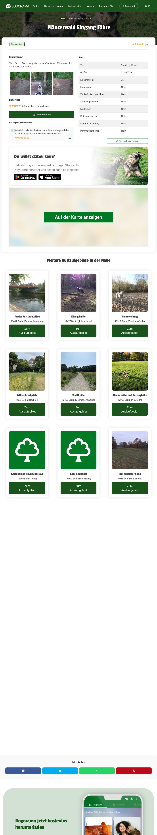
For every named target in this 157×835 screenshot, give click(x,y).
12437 (94, 19)
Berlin (86, 19)
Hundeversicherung (53, 6)
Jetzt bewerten (43, 114)
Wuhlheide (78, 395)
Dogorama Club (106, 6)
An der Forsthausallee (27, 316)
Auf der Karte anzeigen (78, 217)
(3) (146, 44)
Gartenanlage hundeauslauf (27, 474)
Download (129, 6)
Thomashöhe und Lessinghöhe (130, 395)
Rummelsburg (130, 316)
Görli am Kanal (78, 474)
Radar (36, 6)
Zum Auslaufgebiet (27, 330)
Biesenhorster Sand (130, 474)
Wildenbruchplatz (27, 395)
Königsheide (78, 316)
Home (63, 19)
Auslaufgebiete (74, 19)
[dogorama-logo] (17, 6)
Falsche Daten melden (128, 141)
